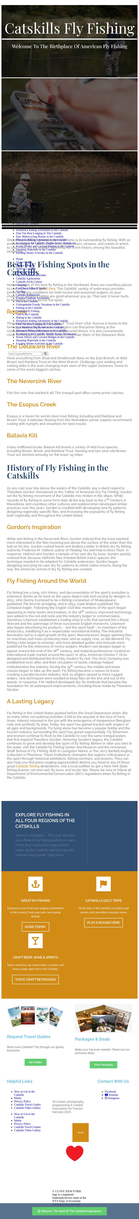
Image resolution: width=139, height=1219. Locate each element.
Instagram (113, 1098)
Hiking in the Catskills (28, 317)
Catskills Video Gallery (27, 1107)
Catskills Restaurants (28, 294)
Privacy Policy (22, 1101)
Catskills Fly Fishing (27, 311)
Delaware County (26, 272)
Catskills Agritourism (28, 278)
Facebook (110, 1091)
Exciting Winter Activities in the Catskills (39, 252)
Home (19, 258)
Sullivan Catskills (26, 268)
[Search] (45, 354)
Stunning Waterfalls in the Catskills (36, 249)
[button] (69, 225)
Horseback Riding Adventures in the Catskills (42, 230)
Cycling (20, 291)
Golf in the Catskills (27, 314)
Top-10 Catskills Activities (31, 275)
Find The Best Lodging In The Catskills (39, 233)
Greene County (24, 265)
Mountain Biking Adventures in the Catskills (41, 239)
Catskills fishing (27, 766)
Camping (21, 285)
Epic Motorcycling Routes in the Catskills (40, 236)
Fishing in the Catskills (29, 307)
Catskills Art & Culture (29, 281)
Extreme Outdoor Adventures (33, 298)
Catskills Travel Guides (27, 1104)
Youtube (113, 1094)
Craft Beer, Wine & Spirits (31, 288)
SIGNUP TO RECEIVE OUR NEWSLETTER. (62, 1128)
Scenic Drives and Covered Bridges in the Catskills (45, 246)
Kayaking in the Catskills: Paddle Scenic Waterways (46, 243)
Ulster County (24, 262)
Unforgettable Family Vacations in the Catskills (43, 304)
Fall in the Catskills (27, 301)
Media (17, 1098)
